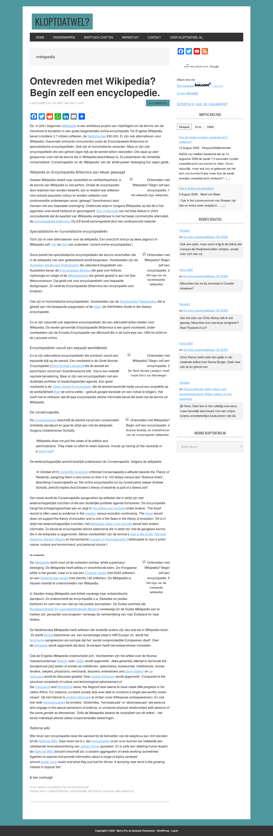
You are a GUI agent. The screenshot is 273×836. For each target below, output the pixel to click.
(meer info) (217, 86)
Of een (187, 93)
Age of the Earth (141, 534)
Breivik (62, 661)
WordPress (163, 830)
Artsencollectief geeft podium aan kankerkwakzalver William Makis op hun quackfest (205, 394)
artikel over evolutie (111, 523)
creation (90, 513)
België (48, 635)
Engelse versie (95, 572)
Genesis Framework (143, 830)
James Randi (90, 746)
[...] (228, 178)
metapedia (95, 791)
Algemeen (54, 787)
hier (54, 244)
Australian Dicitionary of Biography (54, 265)
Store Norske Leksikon (67, 365)
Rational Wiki (47, 741)
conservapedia (57, 791)
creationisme (78, 791)
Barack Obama (54, 539)
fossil (149, 513)
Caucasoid (42, 686)
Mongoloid (64, 686)
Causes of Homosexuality (108, 539)
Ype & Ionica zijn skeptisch (196, 188)
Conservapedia (46, 420)
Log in (174, 830)
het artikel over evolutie (108, 508)
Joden (80, 661)
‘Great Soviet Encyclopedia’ (72, 386)
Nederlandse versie (54, 578)
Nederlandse (97, 136)
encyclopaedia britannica (52, 221)
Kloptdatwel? (62, 21)
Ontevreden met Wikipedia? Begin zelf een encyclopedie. (95, 86)
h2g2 (97, 306)
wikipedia (41, 645)
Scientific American (74, 472)
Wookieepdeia (78, 275)
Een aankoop (185, 86)
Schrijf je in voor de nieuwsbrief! (202, 103)
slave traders (134, 671)
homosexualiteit (54, 702)
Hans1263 (186, 270)
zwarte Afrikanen (103, 676)
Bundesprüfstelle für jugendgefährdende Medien (64, 609)
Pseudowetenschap (75, 787)
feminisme (37, 640)
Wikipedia (69, 125)
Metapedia (42, 562)
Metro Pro (122, 830)
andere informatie (78, 697)
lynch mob (45, 451)
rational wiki (112, 791)
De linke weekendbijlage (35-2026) (205, 237)
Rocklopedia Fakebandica (138, 301)
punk (53, 761)
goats (44, 761)
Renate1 (184, 230)
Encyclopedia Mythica (75, 270)
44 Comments (157, 103)
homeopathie (100, 741)
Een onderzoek (107, 211)
